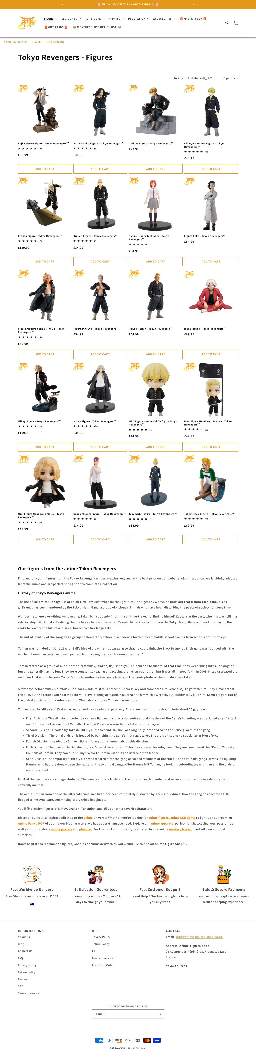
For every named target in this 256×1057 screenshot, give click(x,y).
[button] (50, 18)
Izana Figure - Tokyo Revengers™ (205, 328)
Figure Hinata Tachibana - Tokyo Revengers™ (149, 237)
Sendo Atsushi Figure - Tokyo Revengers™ (99, 514)
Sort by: (179, 78)
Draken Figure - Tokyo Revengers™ (40, 236)
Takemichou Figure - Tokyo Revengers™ (209, 514)
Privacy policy (27, 965)
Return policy (27, 972)
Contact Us (25, 951)
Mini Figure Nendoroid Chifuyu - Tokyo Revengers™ (153, 423)
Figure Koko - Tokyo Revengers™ (205, 236)
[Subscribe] (159, 1014)
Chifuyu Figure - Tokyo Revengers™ (151, 143)
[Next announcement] (193, 4)
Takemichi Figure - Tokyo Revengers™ (153, 514)
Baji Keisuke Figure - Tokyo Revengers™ (43, 143)
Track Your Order (103, 965)
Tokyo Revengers (54, 41)
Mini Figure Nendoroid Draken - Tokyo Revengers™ (208, 423)
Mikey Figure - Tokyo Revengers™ (39, 421)
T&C (20, 986)
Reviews (23, 979)
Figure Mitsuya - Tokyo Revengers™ (96, 328)
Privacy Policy (101, 937)
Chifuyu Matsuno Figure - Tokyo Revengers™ (204, 145)
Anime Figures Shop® (15, 41)
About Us (24, 937)
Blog (21, 944)
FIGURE (36, 41)
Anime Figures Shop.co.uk (132, 1047)
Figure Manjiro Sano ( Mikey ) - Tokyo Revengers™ (41, 330)
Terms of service (28, 993)
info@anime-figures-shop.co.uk (199, 937)
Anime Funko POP (31, 823)
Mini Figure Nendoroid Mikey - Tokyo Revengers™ (41, 515)
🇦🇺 (32, 904)
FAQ (20, 958)
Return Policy (101, 944)
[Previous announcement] (62, 4)
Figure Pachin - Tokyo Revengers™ (151, 328)
